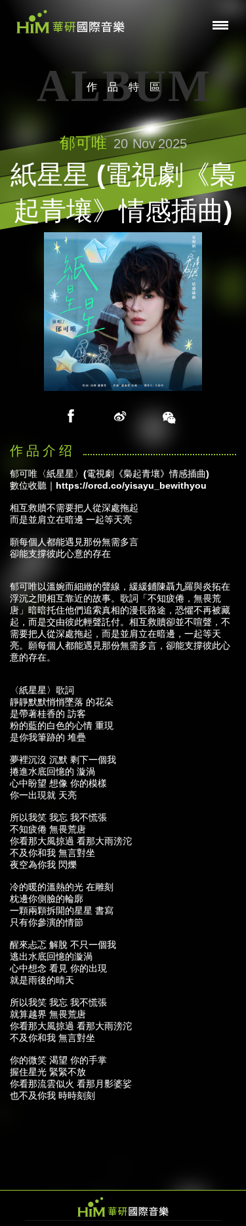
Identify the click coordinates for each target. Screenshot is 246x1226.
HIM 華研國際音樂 (123, 1207)
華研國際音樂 (70, 21)
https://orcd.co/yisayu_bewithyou (131, 485)
